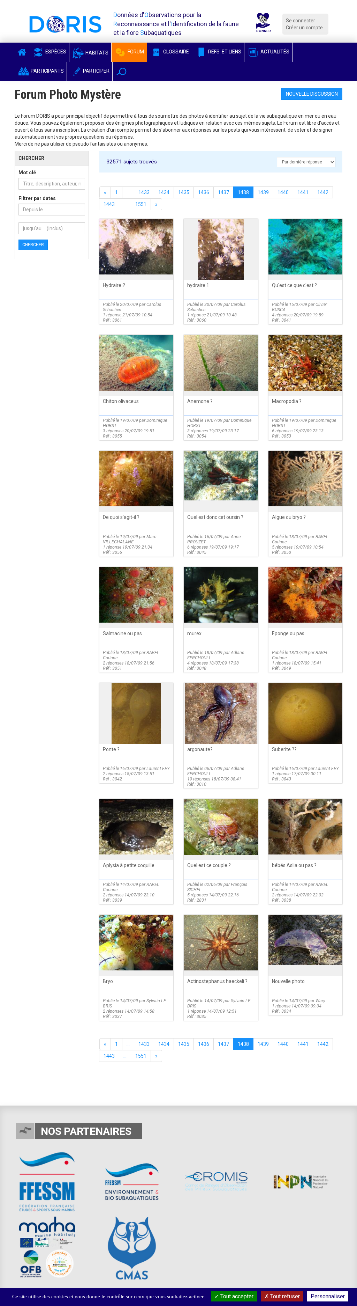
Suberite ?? (284, 749)
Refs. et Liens (224, 51)
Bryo (108, 981)
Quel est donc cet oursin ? (215, 517)
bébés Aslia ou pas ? (294, 865)
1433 (144, 192)
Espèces (55, 51)
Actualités (274, 51)
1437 (223, 192)
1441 (303, 192)
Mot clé (27, 172)
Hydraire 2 (114, 285)
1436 (203, 192)
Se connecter (300, 20)
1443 (109, 204)
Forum (135, 51)
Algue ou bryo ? (289, 517)
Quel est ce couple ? (209, 865)
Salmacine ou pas (122, 633)
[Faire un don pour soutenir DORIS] (263, 24)
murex (194, 633)
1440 (283, 192)
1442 (322, 192)
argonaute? (200, 749)
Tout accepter (236, 1296)
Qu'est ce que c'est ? (294, 285)
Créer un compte (304, 27)
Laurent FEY (157, 768)
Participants (47, 71)
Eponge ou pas (288, 633)
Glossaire (175, 51)
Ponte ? (111, 749)
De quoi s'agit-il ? (121, 517)
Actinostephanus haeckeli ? (217, 981)
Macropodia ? (287, 401)
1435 (183, 192)
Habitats (96, 53)
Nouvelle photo (288, 981)
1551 (140, 204)
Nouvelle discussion (312, 94)
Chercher (33, 244)
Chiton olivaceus (121, 401)
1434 (163, 192)
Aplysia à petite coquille (128, 865)
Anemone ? (200, 401)
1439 (263, 192)
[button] (121, 71)
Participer (95, 71)
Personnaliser (328, 1296)
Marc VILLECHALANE (129, 539)
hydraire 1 (198, 285)
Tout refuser (284, 1296)
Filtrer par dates (37, 198)
